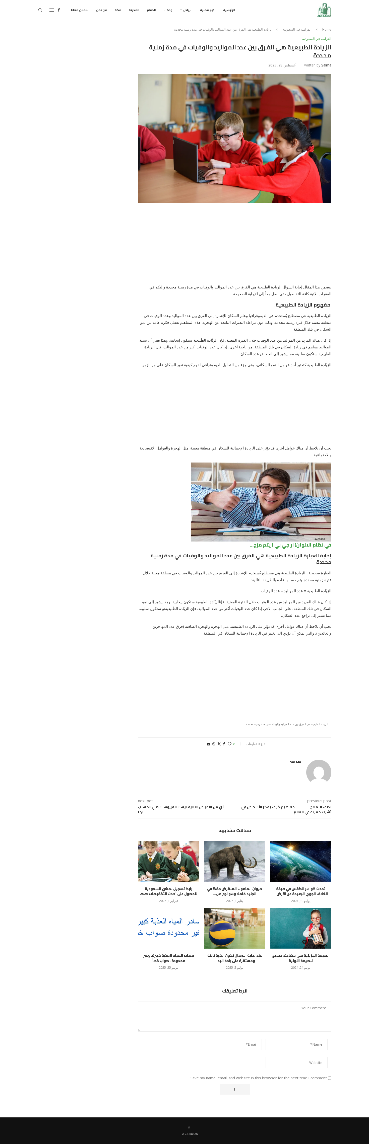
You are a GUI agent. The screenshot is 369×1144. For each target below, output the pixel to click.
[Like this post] (229, 743)
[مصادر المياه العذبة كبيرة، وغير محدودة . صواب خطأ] (168, 928)
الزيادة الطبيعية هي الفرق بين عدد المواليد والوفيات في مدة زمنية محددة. (286, 724)
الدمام (151, 10)
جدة (169, 10)
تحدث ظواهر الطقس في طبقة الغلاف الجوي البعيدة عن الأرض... (301, 891)
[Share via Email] (208, 743)
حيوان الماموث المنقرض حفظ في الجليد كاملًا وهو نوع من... (234, 891)
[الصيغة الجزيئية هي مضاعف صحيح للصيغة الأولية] (300, 928)
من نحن (101, 10)
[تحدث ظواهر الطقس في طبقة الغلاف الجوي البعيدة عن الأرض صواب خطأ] (300, 861)
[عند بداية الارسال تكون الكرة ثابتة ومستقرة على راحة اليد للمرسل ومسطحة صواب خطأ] (234, 928)
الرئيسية (229, 10)
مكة (118, 10)
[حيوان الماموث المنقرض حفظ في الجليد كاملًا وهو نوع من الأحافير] (234, 861)
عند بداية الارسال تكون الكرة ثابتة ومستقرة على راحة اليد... (234, 958)
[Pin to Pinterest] (213, 743)
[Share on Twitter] (219, 743)
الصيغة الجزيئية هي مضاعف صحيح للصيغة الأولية (301, 958)
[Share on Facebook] (224, 743)
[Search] (40, 10)
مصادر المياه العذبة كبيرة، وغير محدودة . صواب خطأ (168, 958)
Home (326, 29)
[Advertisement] (234, 246)
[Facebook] (59, 10)
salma (326, 65)
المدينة (134, 10)
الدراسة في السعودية (297, 29)
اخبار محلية (208, 10)
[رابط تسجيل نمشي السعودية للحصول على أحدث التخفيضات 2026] (168, 861)
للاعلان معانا (80, 10)
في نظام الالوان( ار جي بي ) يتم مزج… (290, 544)
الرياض (188, 10)
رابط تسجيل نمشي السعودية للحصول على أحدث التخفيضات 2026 (168, 891)
